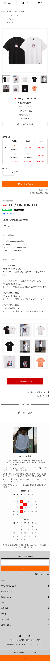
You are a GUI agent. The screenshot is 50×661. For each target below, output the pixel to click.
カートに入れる (26, 184)
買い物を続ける (42, 396)
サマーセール (13, 15)
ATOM (38, 640)
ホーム (3, 11)
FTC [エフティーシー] (16, 11)
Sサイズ (12, 22)
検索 (26, 3)
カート (43, 3)
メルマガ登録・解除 (22, 640)
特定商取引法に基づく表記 (39, 193)
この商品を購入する (25, 381)
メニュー (9, 3)
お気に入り (26, 115)
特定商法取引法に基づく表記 (16, 644)
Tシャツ (12, 19)
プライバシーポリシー (35, 644)
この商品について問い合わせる (37, 392)
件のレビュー (8, 214)
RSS (32, 640)
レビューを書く (26, 413)
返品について (43, 190)
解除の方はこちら (42, 574)
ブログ (12, 640)
